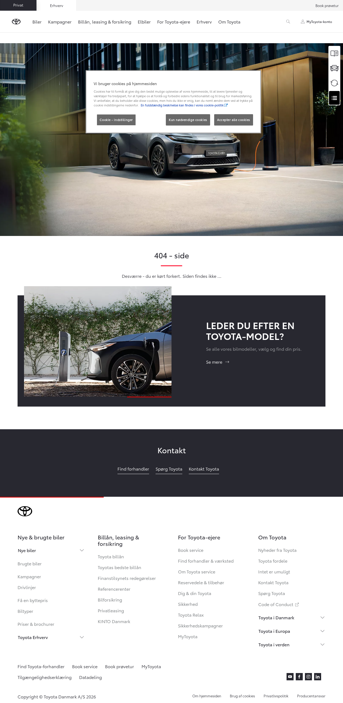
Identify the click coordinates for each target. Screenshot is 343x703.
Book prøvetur (327, 5)
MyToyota (187, 636)
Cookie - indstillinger (116, 119)
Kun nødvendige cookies (188, 119)
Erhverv (204, 21)
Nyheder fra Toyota (277, 550)
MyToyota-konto (319, 21)
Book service (190, 550)
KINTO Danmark (114, 621)
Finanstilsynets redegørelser (127, 578)
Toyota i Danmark (276, 617)
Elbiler (144, 21)
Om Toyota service (196, 571)
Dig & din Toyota (194, 593)
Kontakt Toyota (273, 582)
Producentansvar (311, 695)
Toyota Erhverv (33, 637)
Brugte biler (30, 563)
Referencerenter (114, 589)
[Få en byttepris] (334, 83)
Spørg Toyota (271, 593)
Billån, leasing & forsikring (104, 21)
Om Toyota (229, 21)
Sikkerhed (188, 604)
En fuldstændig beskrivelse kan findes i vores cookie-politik (182, 105)
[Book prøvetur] (334, 68)
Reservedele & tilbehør (201, 582)
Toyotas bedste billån (119, 567)
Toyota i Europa (274, 631)
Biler (37, 21)
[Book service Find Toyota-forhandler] (334, 97)
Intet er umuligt (274, 571)
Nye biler (27, 550)
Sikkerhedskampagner (200, 625)
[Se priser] (334, 53)
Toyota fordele (272, 560)
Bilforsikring (110, 599)
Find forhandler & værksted (206, 560)
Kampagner (60, 21)
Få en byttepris (33, 600)
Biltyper (25, 611)
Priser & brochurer (36, 624)
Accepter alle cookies (233, 119)
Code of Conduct (279, 604)
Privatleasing (111, 610)
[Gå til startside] (16, 21)
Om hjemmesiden (206, 695)
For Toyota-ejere (173, 21)
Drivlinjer (27, 587)
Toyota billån (111, 556)
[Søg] (288, 21)
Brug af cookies (242, 695)
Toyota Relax (191, 614)
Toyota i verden (274, 644)
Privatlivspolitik (276, 695)
